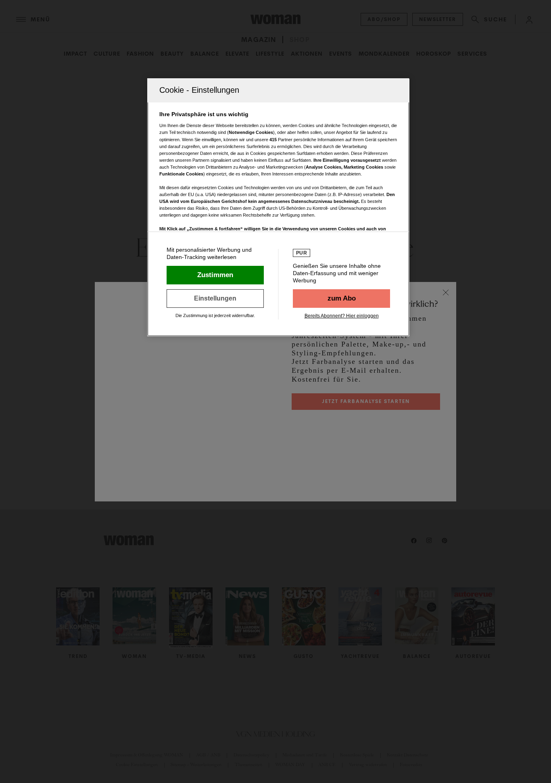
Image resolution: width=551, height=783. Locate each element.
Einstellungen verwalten (215, 298)
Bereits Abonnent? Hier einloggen (342, 316)
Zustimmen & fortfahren (215, 275)
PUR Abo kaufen (341, 298)
